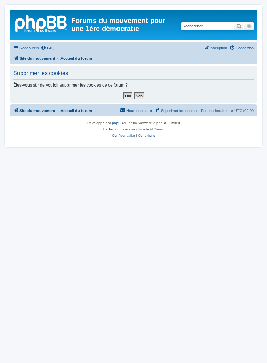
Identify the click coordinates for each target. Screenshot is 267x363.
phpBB (117, 123)
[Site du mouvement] (41, 22)
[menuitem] (48, 48)
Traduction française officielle (126, 129)
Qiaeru (159, 129)
